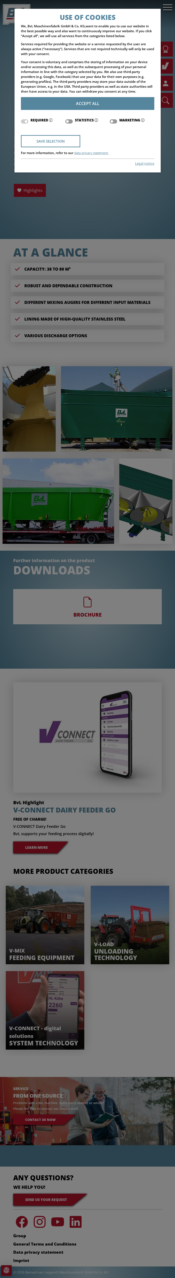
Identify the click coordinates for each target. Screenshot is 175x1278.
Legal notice (144, 163)
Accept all (87, 103)
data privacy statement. (91, 153)
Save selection (50, 141)
